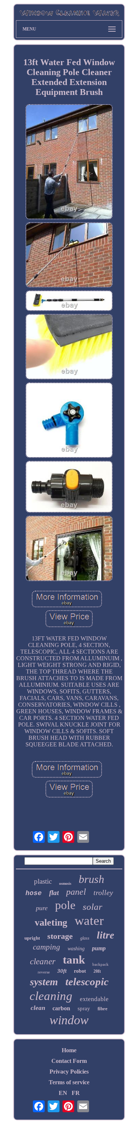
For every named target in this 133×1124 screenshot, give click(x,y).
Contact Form (69, 1061)
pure (42, 908)
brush (91, 879)
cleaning (51, 996)
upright (32, 938)
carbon (61, 1008)
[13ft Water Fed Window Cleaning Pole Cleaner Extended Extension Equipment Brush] (69, 162)
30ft (61, 971)
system (44, 981)
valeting (51, 922)
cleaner (42, 961)
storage (60, 936)
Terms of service (69, 1082)
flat (54, 893)
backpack (100, 964)
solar (92, 907)
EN (63, 1093)
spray (84, 1008)
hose (33, 893)
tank (74, 959)
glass (84, 938)
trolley (103, 892)
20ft (97, 971)
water (89, 920)
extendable (94, 999)
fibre (103, 1008)
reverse (44, 972)
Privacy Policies (69, 1071)
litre (105, 935)
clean (38, 1007)
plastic (43, 881)
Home (69, 1050)
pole (65, 905)
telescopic (87, 981)
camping (46, 947)
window (69, 1020)
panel (76, 892)
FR (76, 1093)
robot (80, 971)
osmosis (65, 883)
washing (76, 948)
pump (99, 948)
